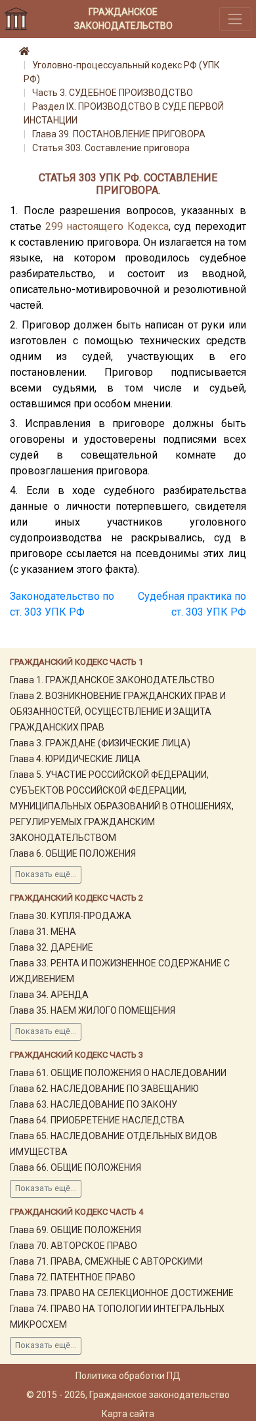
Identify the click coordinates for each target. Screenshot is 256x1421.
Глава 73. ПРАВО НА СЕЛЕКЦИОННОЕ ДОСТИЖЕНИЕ (122, 1293)
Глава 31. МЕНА (43, 931)
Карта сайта (128, 1414)
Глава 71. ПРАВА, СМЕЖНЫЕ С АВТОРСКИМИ (106, 1261)
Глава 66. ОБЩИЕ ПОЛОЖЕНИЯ (75, 1167)
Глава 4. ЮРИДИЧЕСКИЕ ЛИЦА (75, 759)
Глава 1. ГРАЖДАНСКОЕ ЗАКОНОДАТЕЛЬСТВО (112, 680)
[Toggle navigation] (235, 18)
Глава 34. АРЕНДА (49, 994)
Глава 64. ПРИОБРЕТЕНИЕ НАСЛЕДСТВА (97, 1120)
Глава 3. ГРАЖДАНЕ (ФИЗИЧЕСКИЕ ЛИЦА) (100, 743)
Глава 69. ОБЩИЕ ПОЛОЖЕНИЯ (75, 1230)
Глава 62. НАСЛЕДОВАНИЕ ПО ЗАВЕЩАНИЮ (104, 1088)
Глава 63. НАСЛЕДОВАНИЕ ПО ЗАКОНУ (93, 1104)
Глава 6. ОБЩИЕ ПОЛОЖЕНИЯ (73, 853)
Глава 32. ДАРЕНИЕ (51, 947)
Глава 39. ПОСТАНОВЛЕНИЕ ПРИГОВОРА (118, 134)
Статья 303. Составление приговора (111, 148)
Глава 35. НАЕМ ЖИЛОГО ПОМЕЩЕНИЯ (92, 1010)
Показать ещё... (45, 874)
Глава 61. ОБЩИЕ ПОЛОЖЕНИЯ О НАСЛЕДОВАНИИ (118, 1073)
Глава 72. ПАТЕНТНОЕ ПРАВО (72, 1277)
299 (54, 226)
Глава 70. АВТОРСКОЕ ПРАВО (73, 1245)
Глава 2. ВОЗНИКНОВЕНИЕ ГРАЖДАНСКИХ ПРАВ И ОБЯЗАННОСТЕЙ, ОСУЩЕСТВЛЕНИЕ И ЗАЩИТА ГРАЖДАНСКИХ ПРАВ (118, 711)
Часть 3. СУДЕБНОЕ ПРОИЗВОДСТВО (112, 92)
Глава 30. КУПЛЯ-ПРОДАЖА (70, 916)
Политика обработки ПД (128, 1375)
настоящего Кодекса (117, 226)
